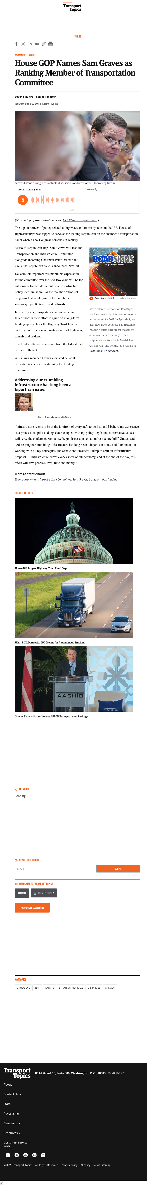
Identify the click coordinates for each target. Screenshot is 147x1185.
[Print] (50, 44)
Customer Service (16, 1143)
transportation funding (103, 479)
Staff (7, 1104)
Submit (118, 868)
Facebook (8, 1155)
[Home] (73, 7)
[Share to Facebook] (16, 44)
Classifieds (11, 1123)
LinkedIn (34, 1155)
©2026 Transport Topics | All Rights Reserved (31, 1165)
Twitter (17, 1155)
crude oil (23, 987)
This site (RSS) (43, 1155)
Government (20, 55)
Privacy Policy (69, 1165)
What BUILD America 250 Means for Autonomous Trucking (50, 642)
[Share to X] (23, 44)
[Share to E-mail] (37, 44)
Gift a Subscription (46, 893)
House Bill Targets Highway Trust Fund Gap (41, 568)
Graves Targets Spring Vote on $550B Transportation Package (51, 716)
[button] (43, 44)
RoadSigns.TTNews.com (103, 351)
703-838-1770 (116, 1073)
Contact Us (11, 1094)
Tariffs (49, 987)
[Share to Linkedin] (30, 44)
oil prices (93, 987)
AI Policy (85, 1165)
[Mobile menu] (4, 5)
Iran (37, 987)
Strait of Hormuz (71, 987)
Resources (11, 1133)
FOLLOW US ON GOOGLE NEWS (32, 907)
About (8, 1084)
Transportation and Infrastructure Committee (43, 479)
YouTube (25, 1155)
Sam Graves (80, 479)
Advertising (11, 1114)
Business (33, 55)
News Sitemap (102, 1165)
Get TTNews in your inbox (80, 220)
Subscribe (22, 893)
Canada (110, 987)
